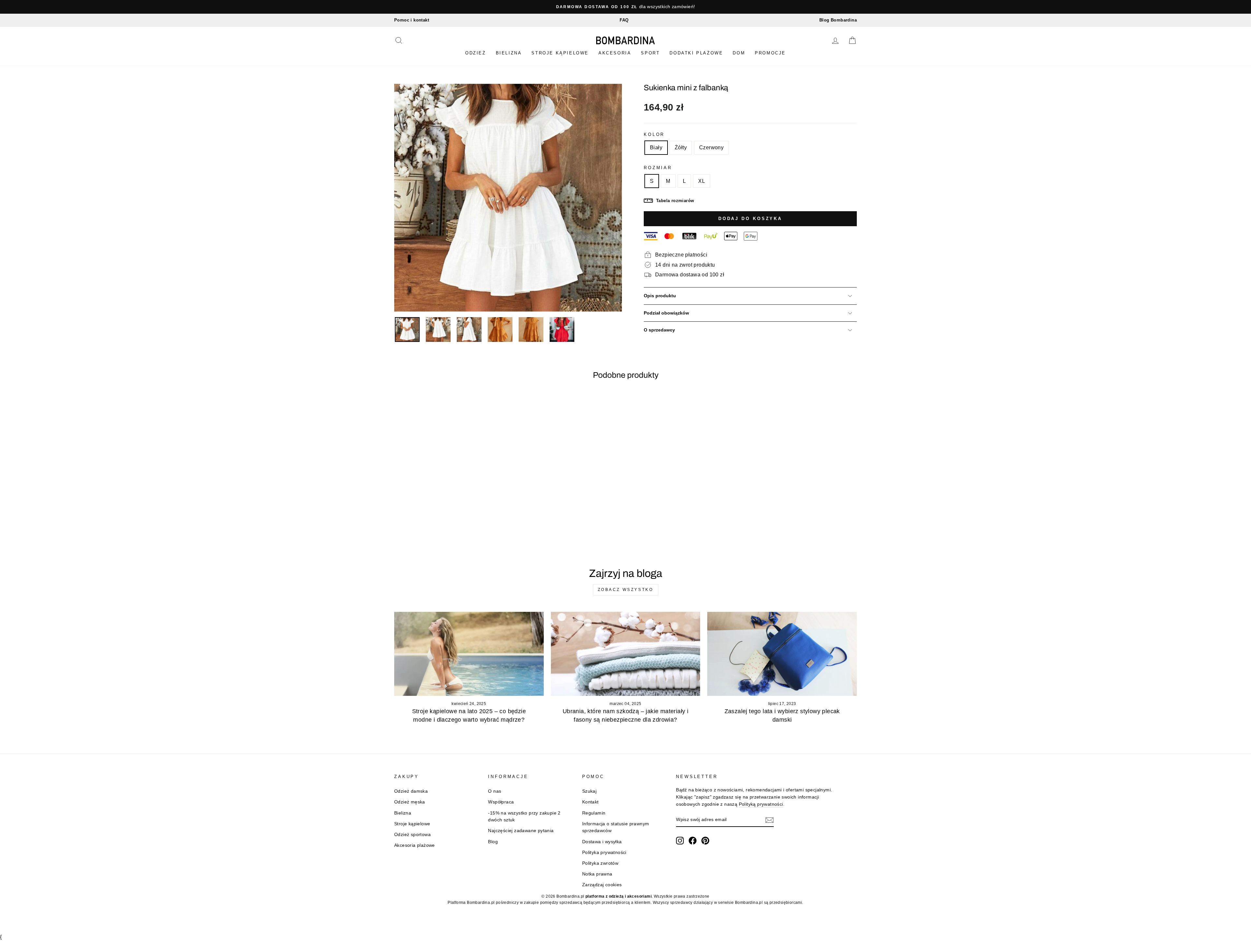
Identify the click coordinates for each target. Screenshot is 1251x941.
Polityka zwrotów (600, 863)
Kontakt (590, 802)
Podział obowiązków (666, 313)
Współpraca (501, 802)
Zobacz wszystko (626, 589)
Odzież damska (411, 791)
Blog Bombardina (838, 20)
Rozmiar (658, 167)
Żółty (681, 147)
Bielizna (509, 53)
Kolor (654, 134)
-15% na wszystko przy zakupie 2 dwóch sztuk (524, 817)
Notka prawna (597, 874)
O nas (494, 791)
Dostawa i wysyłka (602, 841)
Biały (656, 147)
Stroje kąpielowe (560, 53)
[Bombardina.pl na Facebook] (693, 841)
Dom (739, 53)
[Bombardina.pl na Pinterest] (705, 841)
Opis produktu (660, 295)
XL (701, 181)
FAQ (624, 20)
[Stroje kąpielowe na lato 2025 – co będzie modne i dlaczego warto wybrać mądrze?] (469, 654)
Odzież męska (409, 802)
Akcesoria (614, 53)
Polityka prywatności (604, 852)
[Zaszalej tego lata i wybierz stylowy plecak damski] (782, 654)
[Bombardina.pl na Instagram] (680, 841)
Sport (650, 53)
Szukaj (589, 791)
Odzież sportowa (412, 834)
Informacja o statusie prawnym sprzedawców (615, 827)
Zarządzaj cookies (602, 884)
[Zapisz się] (769, 820)
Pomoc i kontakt (411, 20)
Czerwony (711, 147)
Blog (493, 841)
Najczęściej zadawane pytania (521, 830)
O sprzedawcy (659, 330)
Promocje (770, 53)
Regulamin (594, 813)
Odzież (475, 53)
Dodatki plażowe (696, 53)
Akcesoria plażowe (414, 845)
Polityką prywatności (761, 804)
